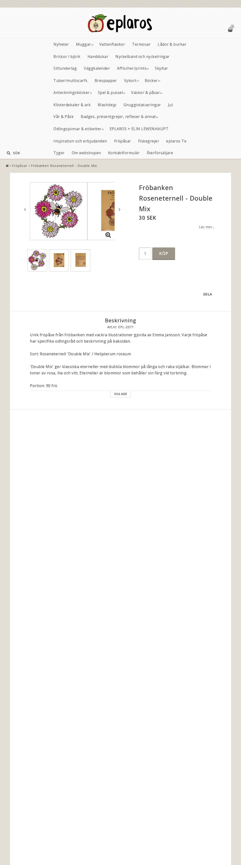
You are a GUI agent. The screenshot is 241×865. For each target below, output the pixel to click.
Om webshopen (86, 152)
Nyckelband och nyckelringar (142, 56)
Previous (25, 209)
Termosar (141, 44)
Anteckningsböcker (71, 92)
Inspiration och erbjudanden (80, 141)
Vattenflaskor (112, 44)
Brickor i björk (66, 56)
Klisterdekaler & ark (72, 104)
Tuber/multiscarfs (70, 80)
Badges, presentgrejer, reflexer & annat (118, 116)
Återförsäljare (160, 152)
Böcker (151, 80)
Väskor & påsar (145, 92)
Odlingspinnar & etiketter (77, 128)
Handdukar (98, 56)
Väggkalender (97, 68)
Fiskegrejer (148, 141)
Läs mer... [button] (207, 227)
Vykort (130, 80)
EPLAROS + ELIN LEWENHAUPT (139, 128)
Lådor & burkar (172, 44)
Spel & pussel (110, 92)
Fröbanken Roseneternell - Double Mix (64, 165)
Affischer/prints (132, 68)
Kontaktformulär (124, 152)
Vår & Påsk (63, 116)
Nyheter (61, 44)
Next (119, 209)
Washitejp (107, 104)
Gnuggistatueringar (142, 104)
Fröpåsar (122, 141)
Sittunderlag (65, 68)
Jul (170, 104)
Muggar (83, 44)
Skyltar (161, 68)
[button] (108, 235)
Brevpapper (106, 80)
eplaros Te (176, 141)
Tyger (59, 152)
